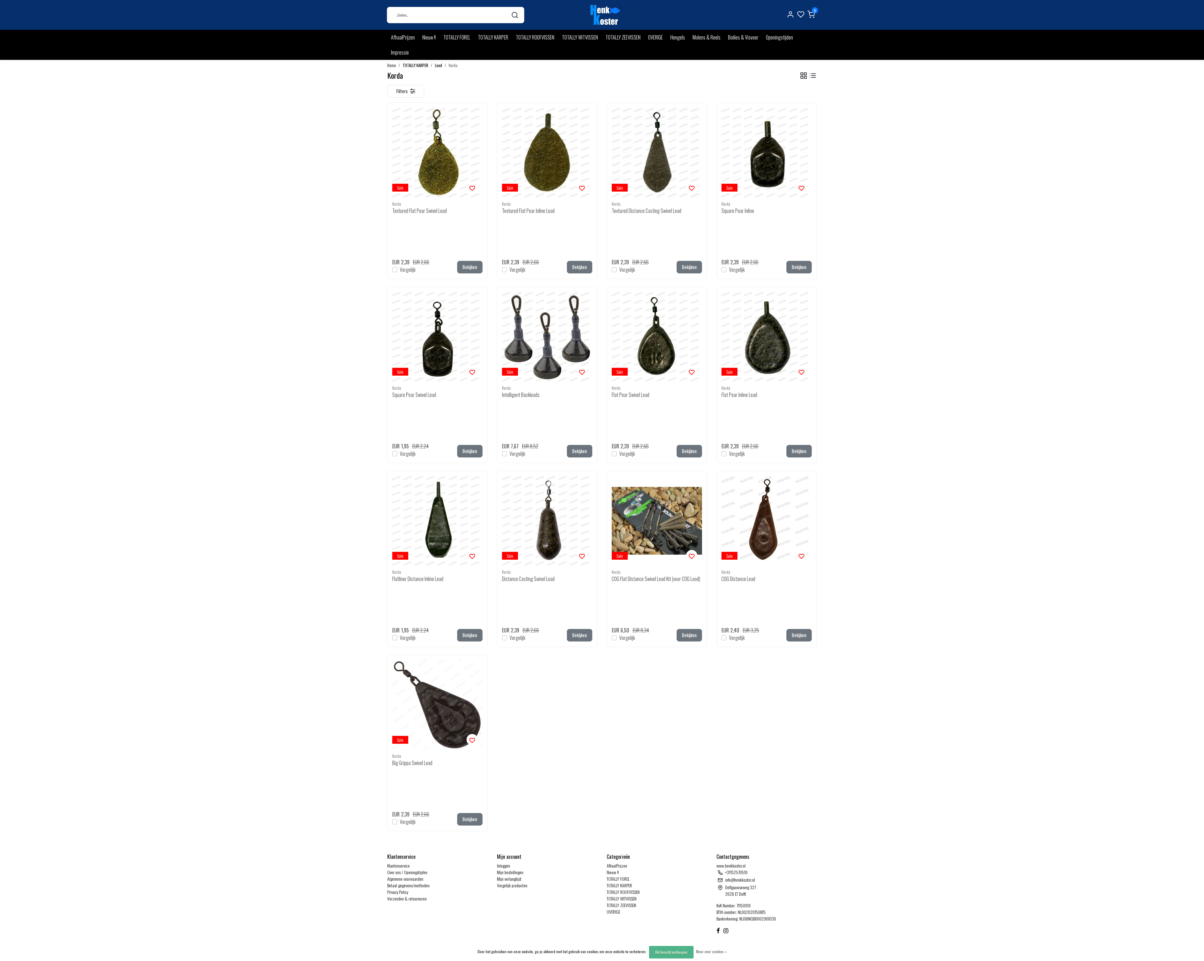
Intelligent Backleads (521, 395)
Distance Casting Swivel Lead (528, 579)
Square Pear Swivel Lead (414, 395)
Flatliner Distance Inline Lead (417, 579)
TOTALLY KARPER (493, 37)
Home (391, 65)
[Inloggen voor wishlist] (472, 187)
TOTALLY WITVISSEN (580, 37)
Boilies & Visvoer (743, 37)
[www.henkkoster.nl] (604, 15)
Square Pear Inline (737, 210)
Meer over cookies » (711, 951)
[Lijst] (813, 75)
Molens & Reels (707, 37)
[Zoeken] (515, 15)
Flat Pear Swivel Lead (630, 395)
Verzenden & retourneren (407, 898)
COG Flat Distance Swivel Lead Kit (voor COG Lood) (656, 579)
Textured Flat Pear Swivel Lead (419, 210)
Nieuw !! (429, 37)
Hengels (677, 37)
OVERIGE (655, 37)
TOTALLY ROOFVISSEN (535, 37)
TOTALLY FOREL (456, 37)
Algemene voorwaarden (405, 878)
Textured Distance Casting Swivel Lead (646, 210)
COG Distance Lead (738, 579)
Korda (453, 65)
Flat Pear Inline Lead (739, 395)
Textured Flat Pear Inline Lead (528, 210)
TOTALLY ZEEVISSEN (623, 37)
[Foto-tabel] (804, 75)
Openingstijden (779, 37)
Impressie (400, 52)
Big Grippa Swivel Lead (412, 763)
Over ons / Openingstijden (407, 872)
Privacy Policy (397, 892)
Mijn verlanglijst (509, 878)
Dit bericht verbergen (671, 952)
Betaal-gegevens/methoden (408, 885)
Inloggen (503, 865)
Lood (438, 65)
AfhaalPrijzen (403, 37)
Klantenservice (398, 865)
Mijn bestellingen (510, 872)
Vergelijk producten (512, 885)
